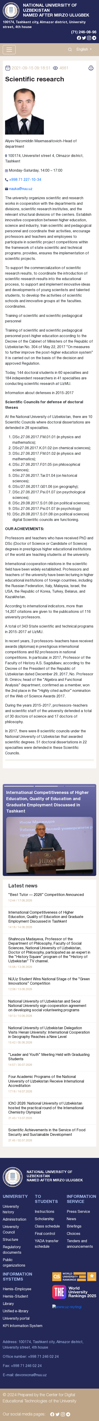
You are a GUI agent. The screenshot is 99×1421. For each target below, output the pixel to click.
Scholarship (44, 1219)
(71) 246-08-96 (83, 32)
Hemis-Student (15, 1296)
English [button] (82, 49)
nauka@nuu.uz (20, 189)
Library (8, 1304)
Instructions (44, 1212)
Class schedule (47, 1226)
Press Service (78, 1212)
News (71, 1219)
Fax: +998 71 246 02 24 (22, 1366)
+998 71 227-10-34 (24, 180)
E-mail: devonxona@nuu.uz (25, 1375)
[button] (73, 830)
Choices (73, 1234)
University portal (16, 1318)
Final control (45, 1234)
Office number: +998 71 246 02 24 (31, 1356)
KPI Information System (22, 1326)
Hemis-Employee (17, 1289)
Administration (14, 1219)
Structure (10, 1240)
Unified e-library (15, 1311)
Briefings (74, 1226)
